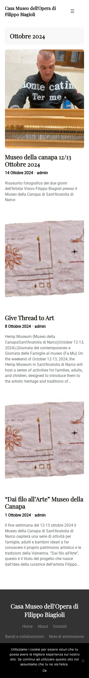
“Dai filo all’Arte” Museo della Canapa (44, 502)
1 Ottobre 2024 (18, 515)
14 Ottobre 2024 (19, 172)
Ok (45, 671)
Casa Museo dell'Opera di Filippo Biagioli (30, 11)
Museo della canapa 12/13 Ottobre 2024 (38, 160)
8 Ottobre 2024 (18, 326)
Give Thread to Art (29, 317)
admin (42, 172)
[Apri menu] (72, 11)
